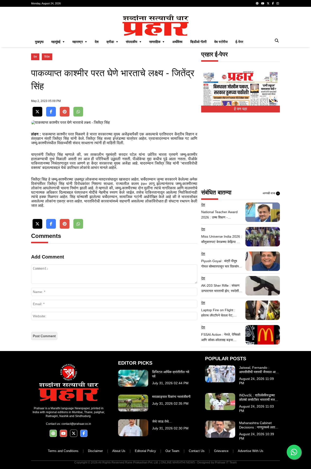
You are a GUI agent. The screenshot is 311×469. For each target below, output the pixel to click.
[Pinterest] (64, 112)
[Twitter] (268, 3)
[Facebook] (273, 3)
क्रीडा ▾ (112, 42)
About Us (118, 451)
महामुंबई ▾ (58, 42)
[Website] (257, 3)
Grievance (221, 451)
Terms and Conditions (63, 451)
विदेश (47, 57)
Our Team (172, 451)
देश (97, 42)
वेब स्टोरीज (221, 42)
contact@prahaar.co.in (76, 424)
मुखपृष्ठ (39, 42)
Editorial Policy (145, 451)
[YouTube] (262, 3)
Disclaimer (95, 451)
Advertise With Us (250, 451)
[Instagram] (277, 3)
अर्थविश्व (177, 42)
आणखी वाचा (271, 193)
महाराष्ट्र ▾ (79, 42)
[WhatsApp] (78, 112)
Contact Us (197, 451)
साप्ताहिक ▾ (156, 42)
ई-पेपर (239, 42)
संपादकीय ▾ (133, 42)
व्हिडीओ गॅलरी (198, 42)
